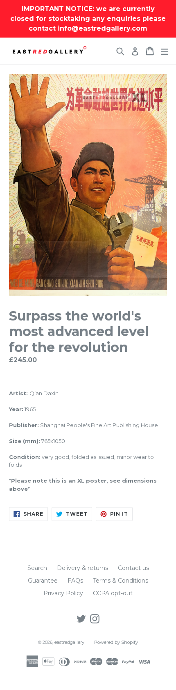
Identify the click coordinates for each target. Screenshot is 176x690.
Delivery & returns (82, 568)
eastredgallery (69, 642)
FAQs (75, 580)
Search (37, 568)
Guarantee (43, 580)
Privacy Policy (63, 593)
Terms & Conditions (120, 580)
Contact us (133, 568)
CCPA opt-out (113, 593)
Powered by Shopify (116, 642)
